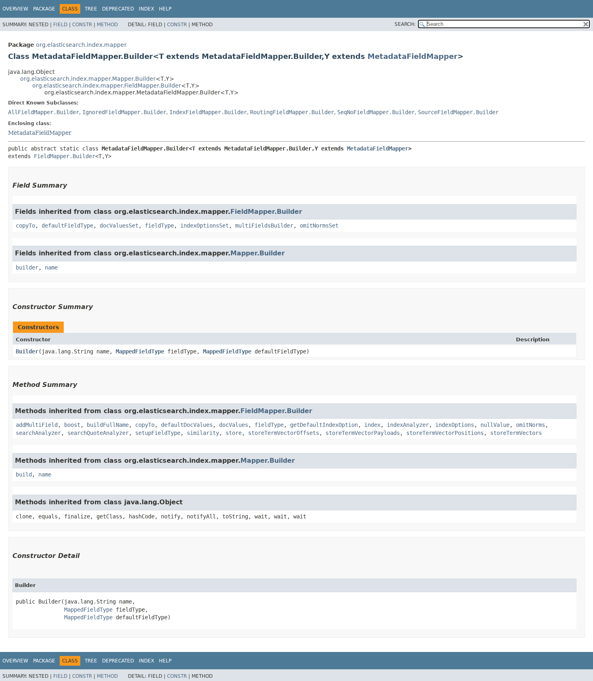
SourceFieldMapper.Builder (458, 112)
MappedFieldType (140, 351)
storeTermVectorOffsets (283, 433)
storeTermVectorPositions (445, 433)
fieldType (159, 225)
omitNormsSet (319, 225)
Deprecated (118, 9)
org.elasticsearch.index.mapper (81, 45)
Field (60, 24)
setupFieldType (157, 433)
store (234, 433)
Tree (91, 9)
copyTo (25, 225)
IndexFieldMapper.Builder (208, 112)
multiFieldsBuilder (264, 225)
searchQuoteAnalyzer (98, 433)
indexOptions (454, 425)
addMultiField (37, 425)
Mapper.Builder (257, 253)
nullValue (494, 425)
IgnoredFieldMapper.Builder (124, 112)
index (372, 425)
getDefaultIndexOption (324, 425)
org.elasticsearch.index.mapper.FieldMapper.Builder (106, 85)
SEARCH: (405, 24)
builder (27, 267)
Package (44, 9)
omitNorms (530, 425)
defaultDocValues (187, 425)
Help (165, 9)
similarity (203, 433)
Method (107, 24)
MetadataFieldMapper (412, 56)
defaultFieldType (67, 225)
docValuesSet (119, 225)
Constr (82, 24)
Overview (15, 9)
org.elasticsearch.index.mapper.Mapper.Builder (88, 78)
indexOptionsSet (204, 225)
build (24, 474)
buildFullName (108, 425)
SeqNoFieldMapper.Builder (376, 112)
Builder (27, 351)
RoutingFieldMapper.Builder (292, 112)
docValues (233, 425)
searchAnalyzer (38, 433)
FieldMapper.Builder (64, 156)
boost (72, 425)
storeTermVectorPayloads (363, 433)
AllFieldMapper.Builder (43, 112)
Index (146, 9)
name (51, 267)
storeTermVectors (516, 433)
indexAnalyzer (408, 425)
